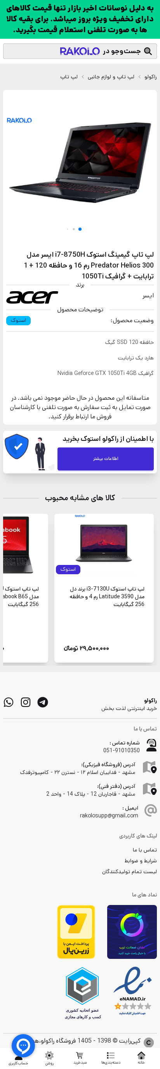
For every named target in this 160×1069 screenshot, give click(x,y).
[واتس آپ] (8, 702)
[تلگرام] (42, 702)
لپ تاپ (69, 77)
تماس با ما (145, 850)
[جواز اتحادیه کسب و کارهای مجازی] (82, 993)
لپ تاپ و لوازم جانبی (111, 77)
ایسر (148, 295)
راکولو (150, 77)
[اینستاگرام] (25, 702)
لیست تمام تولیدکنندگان (129, 872)
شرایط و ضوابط (141, 861)
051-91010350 (121, 751)
